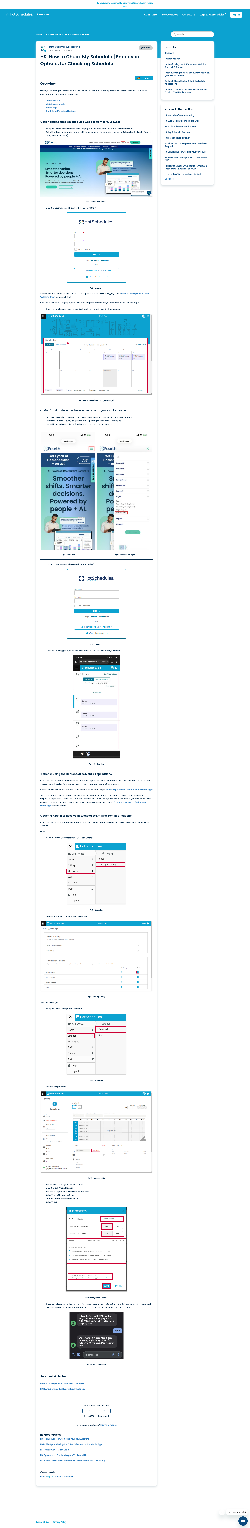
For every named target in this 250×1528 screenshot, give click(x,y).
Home (39, 34)
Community (150, 14)
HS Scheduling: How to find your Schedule (185, 151)
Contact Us (188, 14)
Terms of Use (42, 1522)
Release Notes (170, 14)
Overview (169, 53)
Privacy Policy (59, 1522)
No (104, 1410)
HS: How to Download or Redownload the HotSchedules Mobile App (72, 1460)
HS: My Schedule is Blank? (177, 137)
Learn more (155, 2)
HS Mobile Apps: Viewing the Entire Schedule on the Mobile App (71, 1444)
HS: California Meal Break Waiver (180, 126)
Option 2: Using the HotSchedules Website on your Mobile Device (187, 74)
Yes (88, 1410)
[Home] (19, 14)
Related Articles (172, 58)
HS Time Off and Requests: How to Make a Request (185, 145)
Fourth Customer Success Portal (64, 46)
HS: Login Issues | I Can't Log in (54, 1449)
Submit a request (109, 1425)
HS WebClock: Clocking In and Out (181, 120)
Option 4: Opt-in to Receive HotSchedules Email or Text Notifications (186, 91)
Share (147, 47)
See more (170, 178)
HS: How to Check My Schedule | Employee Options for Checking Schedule (186, 167)
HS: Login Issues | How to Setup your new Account (64, 1438)
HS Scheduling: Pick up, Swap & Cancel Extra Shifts (186, 159)
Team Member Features (56, 34)
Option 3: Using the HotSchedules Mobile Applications (185, 82)
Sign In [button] (236, 14)
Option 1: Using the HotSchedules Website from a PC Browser (185, 66)
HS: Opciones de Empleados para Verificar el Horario (65, 1455)
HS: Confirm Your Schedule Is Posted (183, 174)
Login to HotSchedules (212, 14)
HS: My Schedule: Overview (178, 132)
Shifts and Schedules (79, 34)
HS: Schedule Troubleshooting (179, 115)
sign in (50, 1476)
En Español (145, 78)
